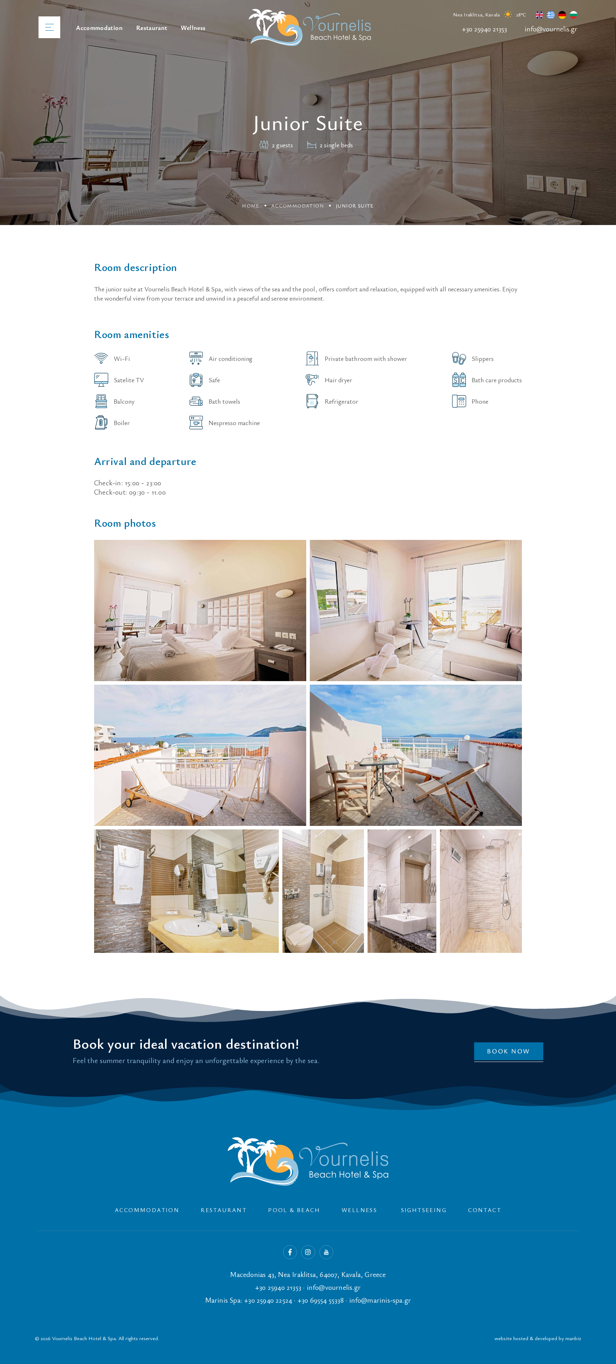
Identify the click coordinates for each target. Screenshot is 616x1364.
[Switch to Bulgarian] (572, 16)
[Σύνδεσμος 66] (308, 1252)
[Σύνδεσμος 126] (600, 1355)
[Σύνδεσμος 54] (323, 890)
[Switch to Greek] (549, 16)
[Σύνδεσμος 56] (481, 890)
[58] (308, 1161)
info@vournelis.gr (551, 29)
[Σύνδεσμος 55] (402, 890)
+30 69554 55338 (321, 1300)
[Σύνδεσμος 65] (290, 1252)
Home (251, 205)
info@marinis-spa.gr (380, 1300)
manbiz (573, 1338)
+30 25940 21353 (484, 29)
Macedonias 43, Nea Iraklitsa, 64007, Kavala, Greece (308, 1274)
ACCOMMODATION (297, 205)
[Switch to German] (560, 16)
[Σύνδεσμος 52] (416, 755)
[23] (310, 27)
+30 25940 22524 (268, 1300)
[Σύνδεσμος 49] (200, 610)
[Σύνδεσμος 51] (200, 755)
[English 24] (537, 16)
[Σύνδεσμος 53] (186, 890)
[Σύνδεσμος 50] (416, 610)
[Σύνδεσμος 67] (326, 1252)
